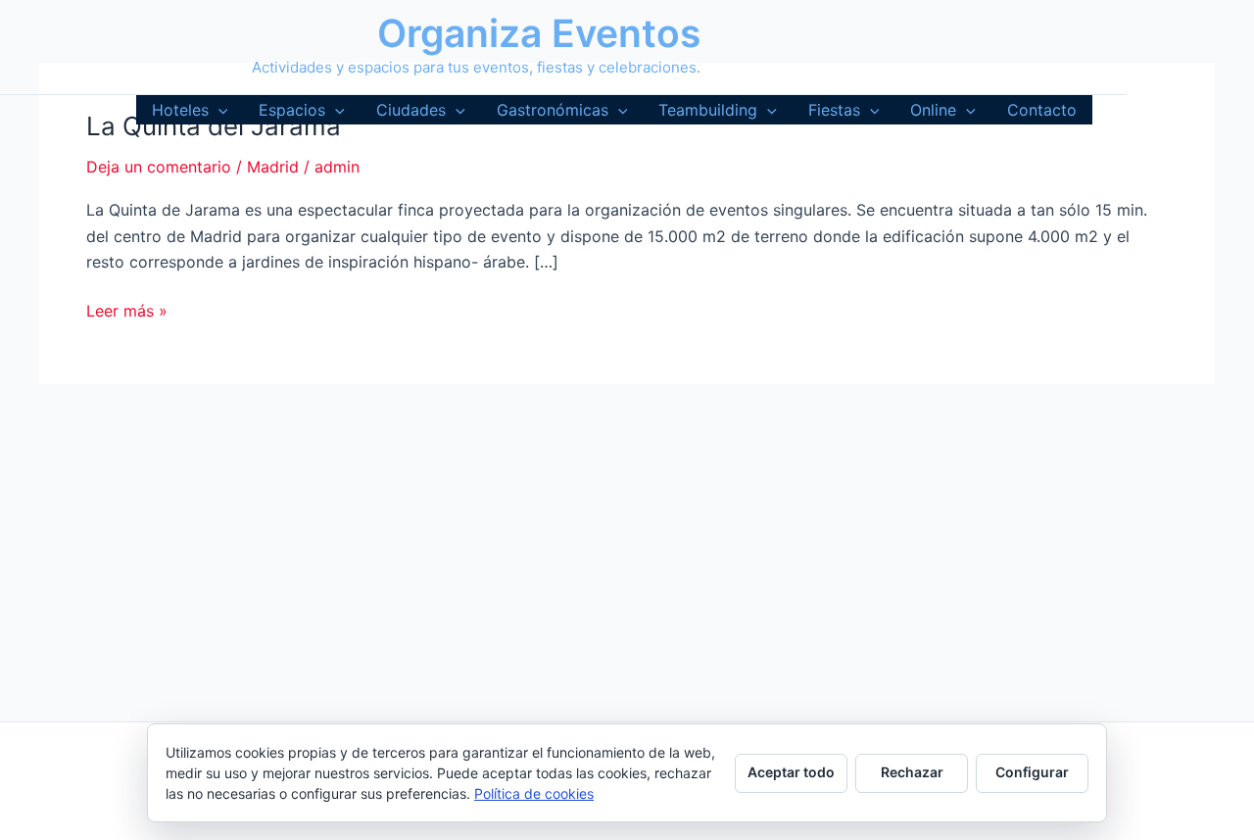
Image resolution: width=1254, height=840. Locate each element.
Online (933, 110)
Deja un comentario (158, 166)
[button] (218, 109)
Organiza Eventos (538, 33)
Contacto (1042, 110)
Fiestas (834, 110)
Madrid (273, 166)
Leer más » (127, 311)
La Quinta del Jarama (213, 126)
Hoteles (180, 110)
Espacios (292, 110)
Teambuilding (707, 110)
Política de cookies (534, 793)
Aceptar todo (791, 772)
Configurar (1032, 772)
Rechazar (912, 772)
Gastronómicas (552, 110)
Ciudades (411, 110)
